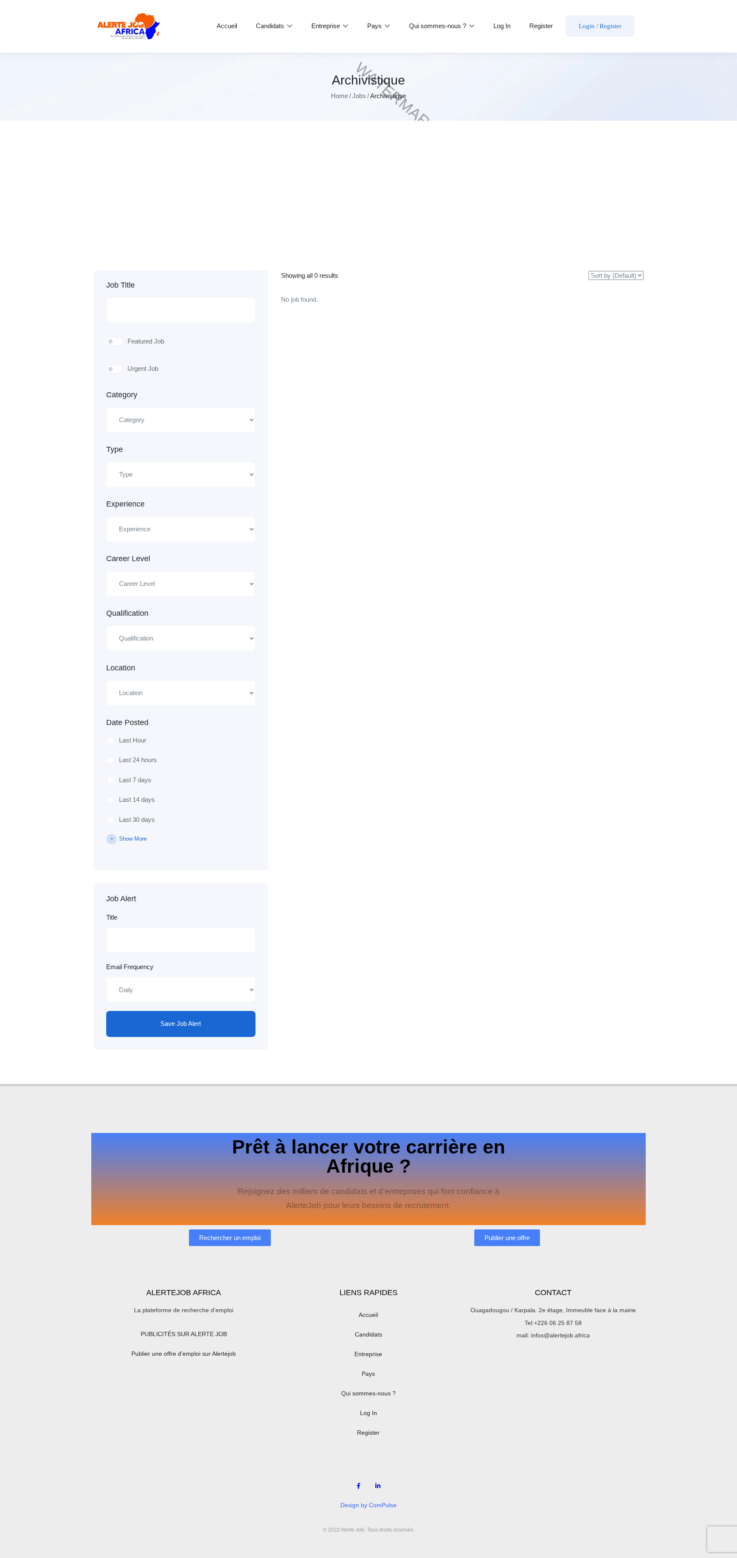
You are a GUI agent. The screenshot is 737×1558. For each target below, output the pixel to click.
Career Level (128, 558)
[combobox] (180, 420)
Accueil (227, 25)
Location (120, 668)
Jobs (359, 95)
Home (339, 95)
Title (111, 917)
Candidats (271, 25)
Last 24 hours (138, 759)
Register (541, 25)
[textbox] (175, 420)
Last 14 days (137, 799)
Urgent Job (143, 368)
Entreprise (326, 25)
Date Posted (127, 722)
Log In (502, 25)
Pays (375, 25)
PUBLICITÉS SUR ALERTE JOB (184, 1334)
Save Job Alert (180, 1023)
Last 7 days (135, 779)
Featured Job (146, 341)
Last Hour (132, 740)
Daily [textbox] (122, 989)
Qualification (127, 613)
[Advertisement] (368, 206)
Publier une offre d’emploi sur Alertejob (183, 1353)
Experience (125, 504)
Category (121, 395)
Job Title (120, 285)
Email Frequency (130, 966)
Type (114, 449)
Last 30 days (137, 819)
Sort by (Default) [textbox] (601, 279)
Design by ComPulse (368, 1505)
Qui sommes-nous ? (438, 25)
